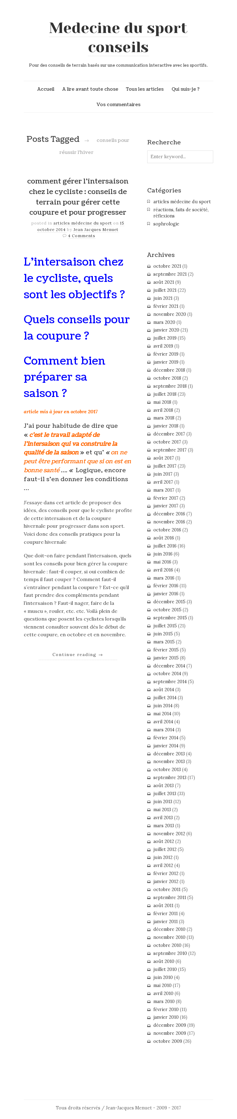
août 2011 (163, 905)
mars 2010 (164, 1001)
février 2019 (165, 354)
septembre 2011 (169, 897)
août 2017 (163, 458)
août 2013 (163, 785)
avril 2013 (163, 817)
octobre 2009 (167, 1041)
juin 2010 (163, 977)
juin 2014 (163, 705)
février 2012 (165, 873)
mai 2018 (162, 402)
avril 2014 (163, 722)
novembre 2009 (169, 1033)
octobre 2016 (167, 530)
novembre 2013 (169, 761)
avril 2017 (163, 482)
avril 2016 (163, 570)
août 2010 (163, 961)
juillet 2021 (165, 290)
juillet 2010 (165, 969)
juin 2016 (163, 554)
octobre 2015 (167, 610)
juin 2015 (163, 634)
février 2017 (165, 498)
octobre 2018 (167, 378)
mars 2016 (163, 578)
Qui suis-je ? (186, 89)
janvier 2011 (165, 921)
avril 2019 (163, 346)
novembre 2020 (169, 314)
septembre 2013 (169, 777)
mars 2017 (163, 490)
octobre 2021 (167, 266)
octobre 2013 (167, 769)
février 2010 (166, 1009)
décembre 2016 (169, 514)
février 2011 (165, 913)
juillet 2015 (165, 626)
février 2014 (165, 738)
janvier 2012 (165, 881)
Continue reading (77, 654)
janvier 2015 (166, 658)
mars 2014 (163, 730)
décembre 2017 (169, 434)
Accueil (45, 89)
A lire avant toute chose (90, 89)
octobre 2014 (167, 673)
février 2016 (165, 585)
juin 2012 (163, 857)
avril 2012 (163, 865)
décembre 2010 (169, 929)
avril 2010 (163, 993)
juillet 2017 (165, 466)
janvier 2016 (165, 594)
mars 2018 (163, 418)
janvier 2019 (165, 362)
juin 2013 (162, 801)
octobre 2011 (167, 889)
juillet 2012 (165, 849)
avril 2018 (163, 410)
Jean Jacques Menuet (95, 229)
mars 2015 (164, 642)
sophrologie (166, 224)
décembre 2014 (169, 666)
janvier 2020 (166, 330)
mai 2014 (162, 713)
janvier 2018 (165, 426)
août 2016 (163, 538)
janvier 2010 (166, 1017)
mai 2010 (162, 985)
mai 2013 (162, 809)
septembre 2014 (170, 681)
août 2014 (163, 689)
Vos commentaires (118, 104)
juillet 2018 (165, 394)
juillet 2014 (165, 697)
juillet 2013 (164, 793)
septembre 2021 (170, 274)
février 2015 (166, 650)
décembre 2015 (169, 602)
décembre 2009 (169, 1025)
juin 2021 (163, 298)
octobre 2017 (167, 442)
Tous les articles (145, 89)
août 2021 (163, 282)
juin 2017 (163, 474)
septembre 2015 (170, 618)
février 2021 (165, 306)
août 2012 (163, 841)
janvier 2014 (165, 746)
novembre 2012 (169, 833)
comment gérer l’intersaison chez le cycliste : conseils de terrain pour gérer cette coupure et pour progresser (77, 196)
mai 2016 (162, 562)
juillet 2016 (165, 546)
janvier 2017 (165, 506)
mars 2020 (164, 322)
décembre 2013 (169, 754)
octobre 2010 (167, 945)
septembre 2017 (170, 450)
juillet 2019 (165, 338)
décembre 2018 (169, 370)
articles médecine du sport (82, 223)
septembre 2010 (170, 953)
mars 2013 (163, 825)
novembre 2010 (169, 937)
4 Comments (81, 235)
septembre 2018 (170, 386)
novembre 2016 (169, 522)
